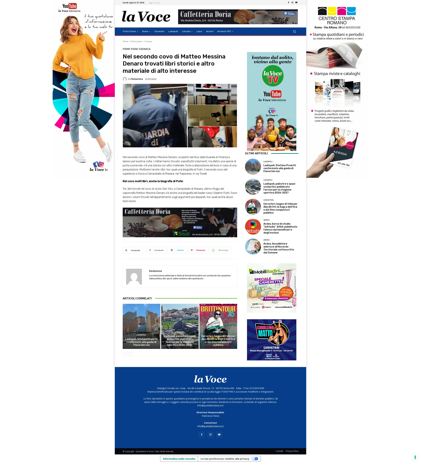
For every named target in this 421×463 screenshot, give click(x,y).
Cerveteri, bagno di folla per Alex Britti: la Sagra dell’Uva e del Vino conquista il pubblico (218, 340)
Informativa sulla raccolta (179, 458)
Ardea (266, 220)
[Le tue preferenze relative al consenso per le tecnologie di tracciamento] (415, 457)
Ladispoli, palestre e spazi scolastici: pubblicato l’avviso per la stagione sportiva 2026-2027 (180, 340)
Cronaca (148, 41)
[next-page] (130, 354)
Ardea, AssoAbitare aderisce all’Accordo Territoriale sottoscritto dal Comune (278, 248)
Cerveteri (218, 332)
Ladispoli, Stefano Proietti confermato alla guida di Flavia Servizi (141, 342)
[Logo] (146, 16)
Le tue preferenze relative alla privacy (225, 458)
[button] (294, 31)
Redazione (137, 79)
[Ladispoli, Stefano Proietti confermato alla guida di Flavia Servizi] (141, 326)
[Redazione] (125, 79)
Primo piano (136, 41)
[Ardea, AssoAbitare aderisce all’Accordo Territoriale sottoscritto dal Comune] (253, 247)
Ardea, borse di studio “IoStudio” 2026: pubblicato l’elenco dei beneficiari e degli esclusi (280, 228)
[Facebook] (288, 3)
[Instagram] (292, 3)
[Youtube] (296, 3)
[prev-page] (125, 354)
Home (125, 41)
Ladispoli (141, 335)
